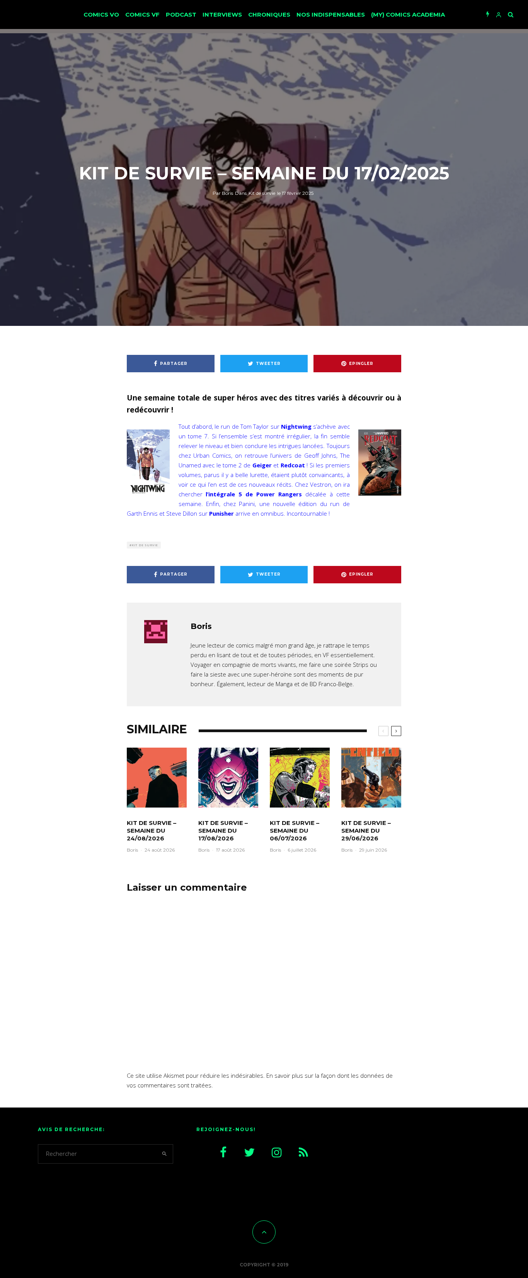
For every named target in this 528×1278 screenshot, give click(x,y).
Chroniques (269, 14)
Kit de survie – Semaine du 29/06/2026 (366, 830)
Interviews (222, 14)
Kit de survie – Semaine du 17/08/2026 (223, 830)
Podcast (181, 14)
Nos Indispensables (330, 14)
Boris (223, 193)
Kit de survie (262, 193)
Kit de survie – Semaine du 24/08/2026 (151, 830)
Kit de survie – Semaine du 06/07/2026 (294, 830)
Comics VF (142, 14)
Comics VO (101, 14)
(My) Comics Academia (408, 14)
